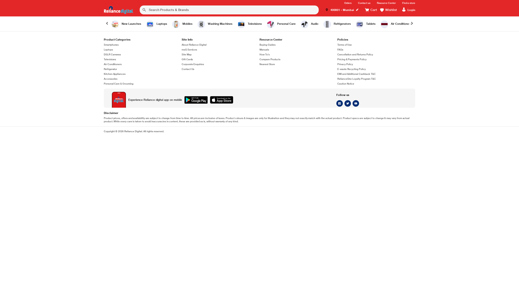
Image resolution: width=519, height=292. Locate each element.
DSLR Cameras (112, 54)
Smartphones (111, 44)
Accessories (110, 78)
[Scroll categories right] (412, 23)
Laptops (108, 49)
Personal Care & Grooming (118, 83)
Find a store (408, 3)
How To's (265, 54)
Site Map (187, 54)
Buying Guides (268, 44)
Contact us (364, 3)
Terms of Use (344, 44)
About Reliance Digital (194, 44)
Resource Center (386, 3)
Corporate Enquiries (193, 64)
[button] (342, 10)
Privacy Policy (345, 64)
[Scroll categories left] (107, 23)
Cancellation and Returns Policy (355, 54)
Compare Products (270, 59)
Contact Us (188, 69)
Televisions (110, 59)
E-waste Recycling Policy (351, 69)
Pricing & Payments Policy (352, 59)
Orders (348, 3)
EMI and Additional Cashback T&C (356, 74)
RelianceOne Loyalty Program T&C (356, 78)
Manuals (264, 49)
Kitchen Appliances (114, 74)
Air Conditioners (113, 64)
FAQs (340, 49)
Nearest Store (267, 64)
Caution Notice (345, 83)
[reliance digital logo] (118, 10)
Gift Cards (187, 59)
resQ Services (189, 49)
